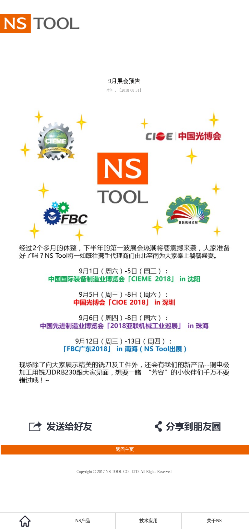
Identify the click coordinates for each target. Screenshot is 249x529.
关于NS (214, 520)
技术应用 (148, 520)
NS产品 (82, 520)
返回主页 (125, 449)
